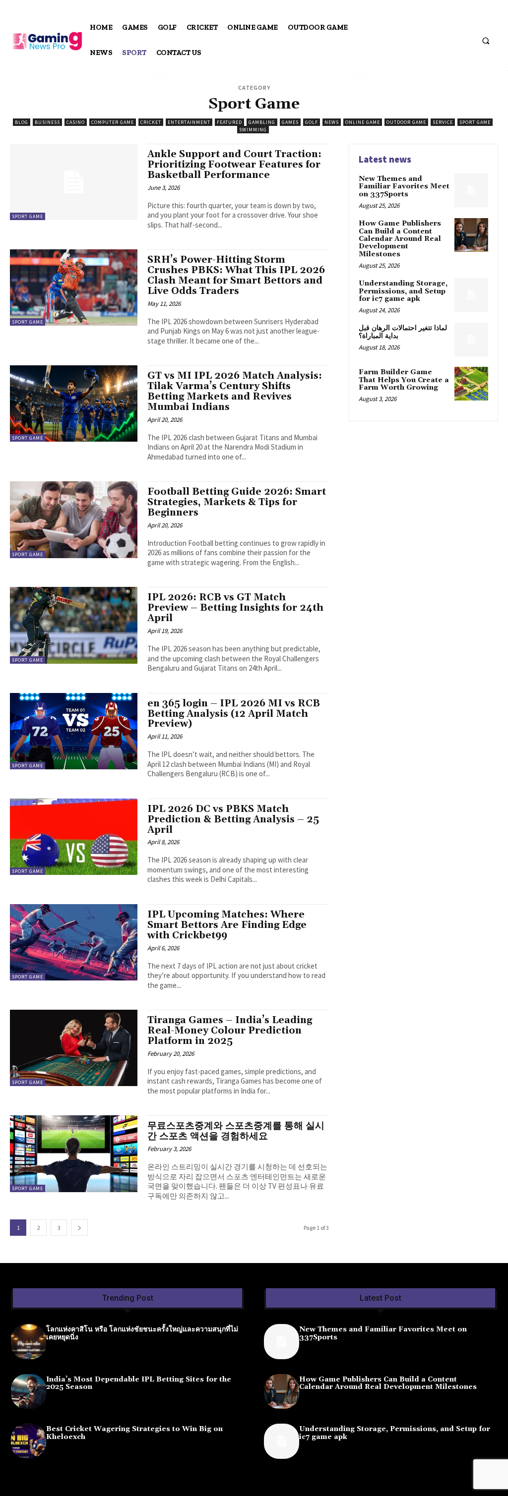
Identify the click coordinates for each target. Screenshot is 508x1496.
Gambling (262, 122)
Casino (75, 122)
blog (21, 122)
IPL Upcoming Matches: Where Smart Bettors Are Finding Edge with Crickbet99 (227, 925)
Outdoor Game (406, 122)
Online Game (362, 122)
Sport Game (475, 122)
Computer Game (112, 122)
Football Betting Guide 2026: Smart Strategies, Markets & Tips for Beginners (236, 502)
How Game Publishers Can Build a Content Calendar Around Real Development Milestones (400, 239)
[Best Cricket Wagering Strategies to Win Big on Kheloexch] (28, 1441)
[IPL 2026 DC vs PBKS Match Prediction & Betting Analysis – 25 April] (73, 837)
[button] (485, 40)
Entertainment (189, 122)
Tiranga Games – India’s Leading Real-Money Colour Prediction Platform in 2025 (229, 1030)
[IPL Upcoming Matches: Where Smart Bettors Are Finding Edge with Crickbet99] (73, 942)
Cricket (150, 122)
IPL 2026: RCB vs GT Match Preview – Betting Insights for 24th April (235, 607)
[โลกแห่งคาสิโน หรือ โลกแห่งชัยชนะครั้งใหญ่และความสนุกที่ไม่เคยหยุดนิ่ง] (28, 1341)
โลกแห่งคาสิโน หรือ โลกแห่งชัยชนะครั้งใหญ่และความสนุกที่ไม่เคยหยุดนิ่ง (142, 1333)
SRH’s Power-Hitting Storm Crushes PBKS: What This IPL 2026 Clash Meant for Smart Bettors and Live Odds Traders (236, 275)
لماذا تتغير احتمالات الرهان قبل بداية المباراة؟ (403, 332)
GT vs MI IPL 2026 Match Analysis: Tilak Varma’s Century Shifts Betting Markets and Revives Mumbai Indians (234, 391)
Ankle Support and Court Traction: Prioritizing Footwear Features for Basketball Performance (234, 164)
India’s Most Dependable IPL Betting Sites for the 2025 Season (138, 1383)
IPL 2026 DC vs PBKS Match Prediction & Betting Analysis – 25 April (233, 819)
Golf (311, 122)
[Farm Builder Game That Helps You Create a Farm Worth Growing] (471, 384)
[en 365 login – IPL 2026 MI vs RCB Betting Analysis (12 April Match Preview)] (73, 731)
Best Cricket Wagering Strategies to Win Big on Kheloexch (134, 1433)
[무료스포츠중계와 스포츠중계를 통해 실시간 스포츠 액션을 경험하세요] (73, 1153)
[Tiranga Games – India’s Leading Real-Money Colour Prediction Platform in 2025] (73, 1048)
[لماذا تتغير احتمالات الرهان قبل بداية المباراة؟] (471, 339)
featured (229, 122)
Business (47, 122)
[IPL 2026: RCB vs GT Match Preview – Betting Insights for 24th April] (73, 625)
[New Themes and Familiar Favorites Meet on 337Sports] (471, 190)
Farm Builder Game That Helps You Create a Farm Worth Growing (404, 380)
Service (443, 122)
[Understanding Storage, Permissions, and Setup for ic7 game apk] (471, 295)
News (331, 122)
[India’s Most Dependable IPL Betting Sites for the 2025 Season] (28, 1391)
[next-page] (79, 1227)
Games (290, 122)
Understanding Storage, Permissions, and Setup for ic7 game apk (403, 291)
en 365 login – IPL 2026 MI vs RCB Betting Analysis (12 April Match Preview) (233, 713)
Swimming (253, 129)
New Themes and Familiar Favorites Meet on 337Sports (404, 186)
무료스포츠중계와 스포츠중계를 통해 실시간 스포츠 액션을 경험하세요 (235, 1131)
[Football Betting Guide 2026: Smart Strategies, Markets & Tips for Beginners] (73, 519)
